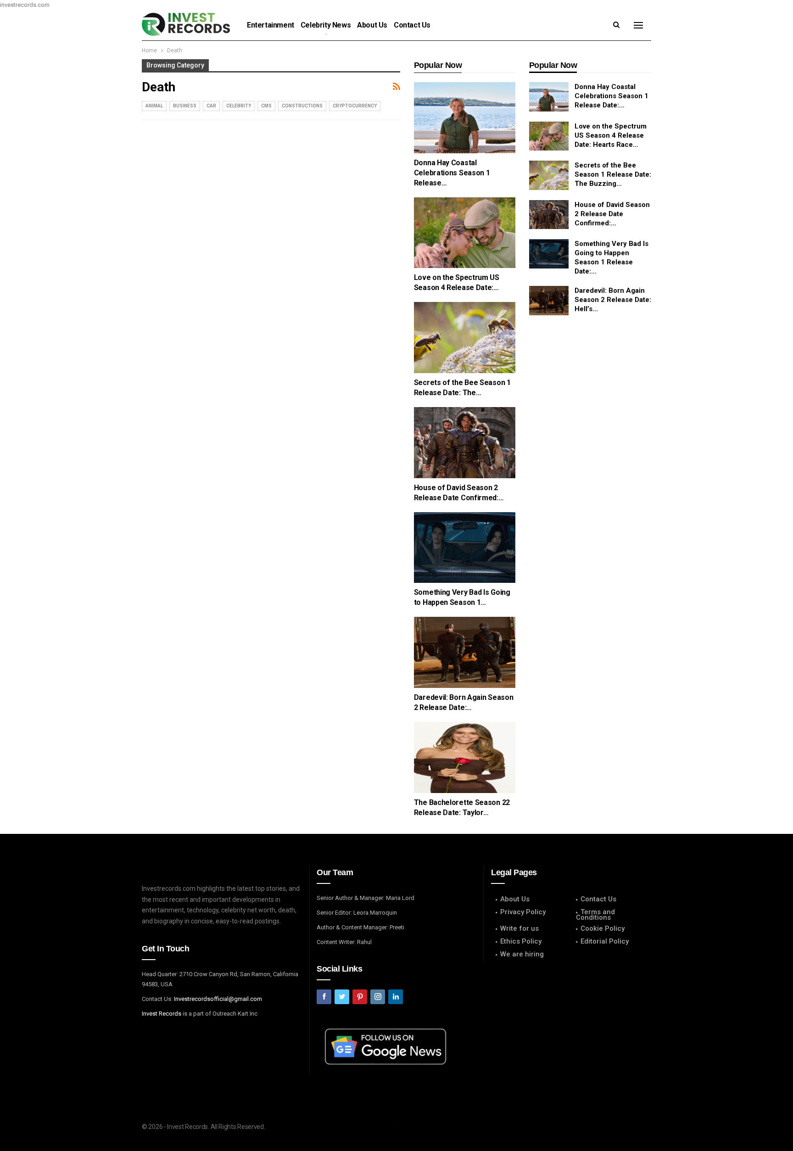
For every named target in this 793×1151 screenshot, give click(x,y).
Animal (154, 105)
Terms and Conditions (595, 915)
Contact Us (412, 25)
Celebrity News (326, 25)
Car (211, 105)
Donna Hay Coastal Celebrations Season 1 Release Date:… (611, 96)
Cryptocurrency (355, 105)
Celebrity (238, 105)
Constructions (302, 105)
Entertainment (270, 25)
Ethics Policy (521, 941)
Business (184, 105)
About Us (372, 25)
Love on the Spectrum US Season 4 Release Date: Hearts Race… (611, 135)
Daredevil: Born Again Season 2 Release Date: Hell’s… (613, 299)
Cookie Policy (603, 928)
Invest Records (161, 1013)
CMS (266, 105)
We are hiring (522, 954)
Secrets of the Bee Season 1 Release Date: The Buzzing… (613, 174)
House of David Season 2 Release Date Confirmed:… (612, 214)
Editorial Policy (605, 941)
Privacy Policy (523, 912)
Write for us (519, 928)
